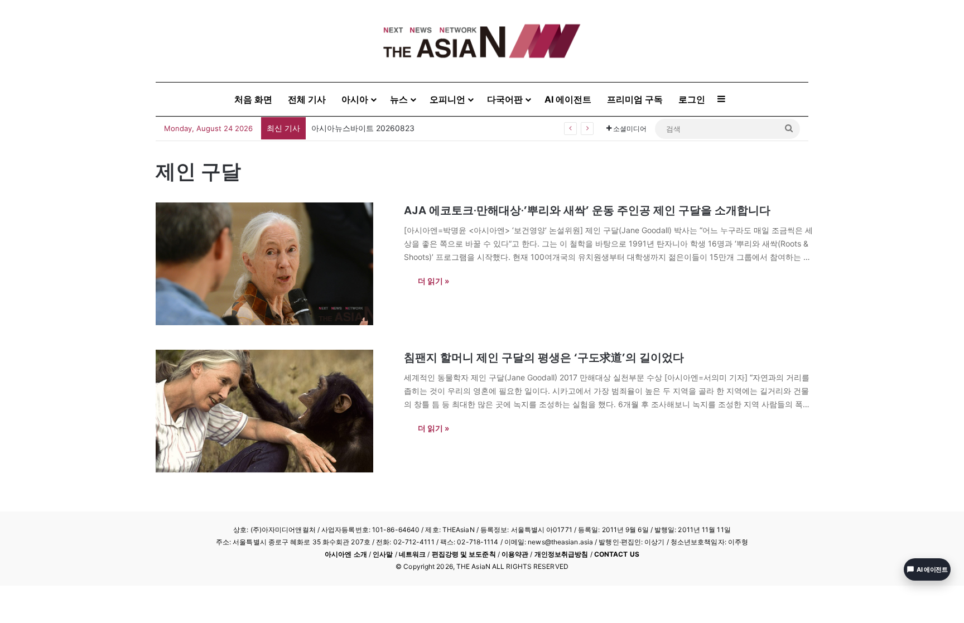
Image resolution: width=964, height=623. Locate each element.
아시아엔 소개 (346, 554)
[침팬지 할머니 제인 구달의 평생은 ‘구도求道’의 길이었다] (273, 411)
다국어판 (505, 99)
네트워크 (412, 554)
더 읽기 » (433, 281)
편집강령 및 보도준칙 (464, 554)
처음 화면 (253, 99)
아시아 (354, 99)
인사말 (383, 554)
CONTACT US (616, 554)
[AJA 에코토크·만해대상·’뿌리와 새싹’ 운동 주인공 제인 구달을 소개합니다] (273, 263)
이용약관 (515, 554)
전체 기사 (307, 99)
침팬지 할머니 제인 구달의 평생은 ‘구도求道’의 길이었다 (544, 357)
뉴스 (399, 99)
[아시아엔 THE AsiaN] (482, 41)
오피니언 (447, 99)
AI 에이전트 (567, 99)
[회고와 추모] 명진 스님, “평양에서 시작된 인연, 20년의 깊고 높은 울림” (436, 128)
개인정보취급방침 (561, 554)
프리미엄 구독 (635, 99)
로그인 (691, 99)
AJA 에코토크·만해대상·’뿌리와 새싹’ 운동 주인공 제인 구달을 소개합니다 (587, 210)
